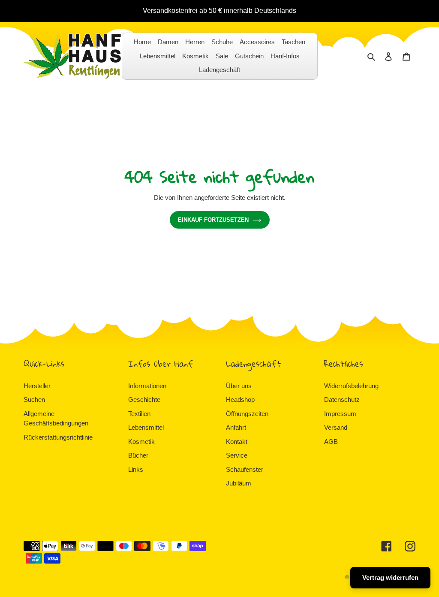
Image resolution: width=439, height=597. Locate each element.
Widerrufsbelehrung (351, 385)
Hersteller (37, 385)
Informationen (147, 385)
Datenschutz (342, 399)
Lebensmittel (146, 427)
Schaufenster (244, 469)
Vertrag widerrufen (390, 577)
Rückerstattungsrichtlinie (58, 437)
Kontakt (236, 441)
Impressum (340, 413)
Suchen (34, 399)
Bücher (138, 455)
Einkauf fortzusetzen (213, 220)
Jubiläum (238, 483)
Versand (335, 427)
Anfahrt (236, 427)
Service (236, 455)
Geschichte (144, 399)
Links (135, 469)
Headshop (240, 399)
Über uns (239, 385)
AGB (331, 441)
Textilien (139, 413)
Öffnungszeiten (247, 413)
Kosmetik (141, 441)
